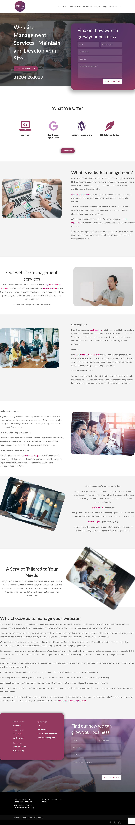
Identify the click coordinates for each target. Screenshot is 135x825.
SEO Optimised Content (109, 135)
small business (96, 330)
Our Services (73, 6)
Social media (97, 507)
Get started (112, 81)
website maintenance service (87, 355)
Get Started (67, 151)
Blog (104, 6)
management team (50, 288)
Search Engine (94, 521)
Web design (42, 729)
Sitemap (17, 817)
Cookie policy (38, 817)
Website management (80, 194)
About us (61, 6)
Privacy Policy (27, 817)
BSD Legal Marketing (90, 6)
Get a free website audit (25, 68)
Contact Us (113, 6)
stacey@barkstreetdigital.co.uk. (72, 700)
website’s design (32, 455)
